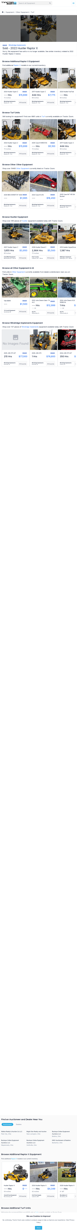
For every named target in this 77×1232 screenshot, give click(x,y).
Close (39, 1228)
